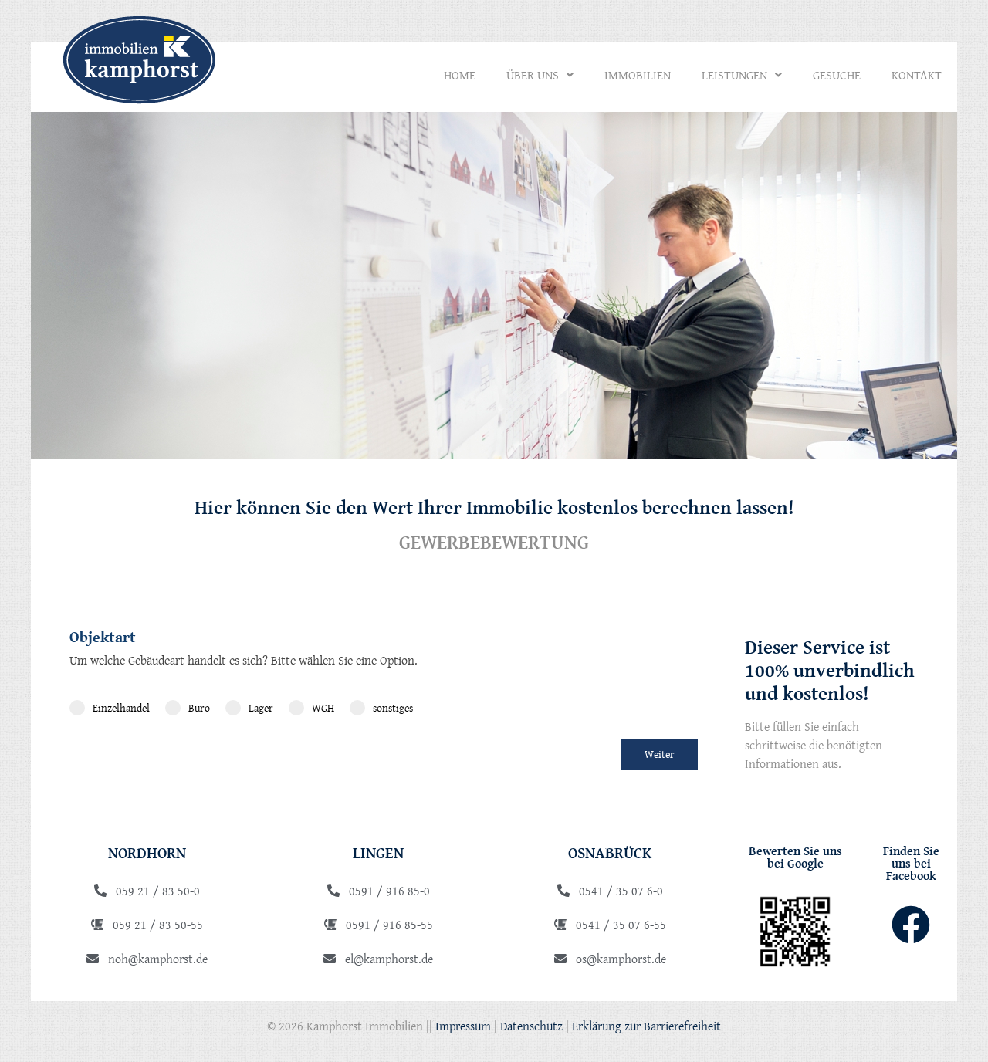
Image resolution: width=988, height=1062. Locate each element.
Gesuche (837, 75)
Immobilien (637, 75)
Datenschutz (531, 1025)
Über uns (532, 75)
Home (459, 75)
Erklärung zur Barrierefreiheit (646, 1025)
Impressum (463, 1025)
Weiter (660, 754)
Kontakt (917, 75)
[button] (540, 75)
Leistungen (734, 75)
